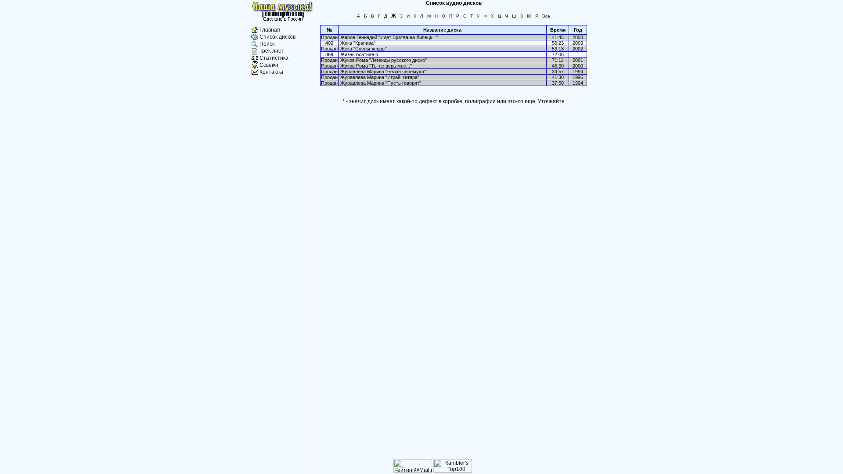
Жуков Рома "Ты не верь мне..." (376, 65)
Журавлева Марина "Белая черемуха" (383, 71)
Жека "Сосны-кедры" (363, 48)
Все (546, 16)
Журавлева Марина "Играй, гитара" (379, 77)
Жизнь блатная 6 (359, 54)
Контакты (271, 72)
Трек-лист (271, 51)
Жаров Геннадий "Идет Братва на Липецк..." (389, 37)
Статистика (273, 58)
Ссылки (268, 65)
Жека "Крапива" (357, 43)
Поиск (266, 44)
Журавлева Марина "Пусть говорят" (380, 83)
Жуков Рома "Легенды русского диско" (383, 60)
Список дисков (277, 37)
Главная (269, 30)
